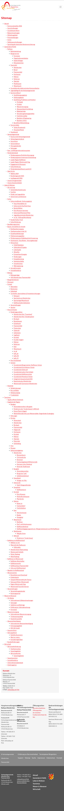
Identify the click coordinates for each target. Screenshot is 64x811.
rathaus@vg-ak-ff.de (13, 689)
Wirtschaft (36, 789)
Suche (34, 758)
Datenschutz (51, 758)
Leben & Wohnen (39, 781)
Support (20, 758)
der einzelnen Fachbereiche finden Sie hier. (40, 715)
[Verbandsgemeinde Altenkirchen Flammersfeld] (11, 7)
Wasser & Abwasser (40, 786)
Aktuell (35, 775)
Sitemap (27, 758)
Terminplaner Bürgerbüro (48, 754)
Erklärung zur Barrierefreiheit (28, 754)
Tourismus (36, 784)
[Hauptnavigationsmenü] (60, 7)
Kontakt (59, 758)
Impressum (41, 758)
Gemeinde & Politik (39, 778)
